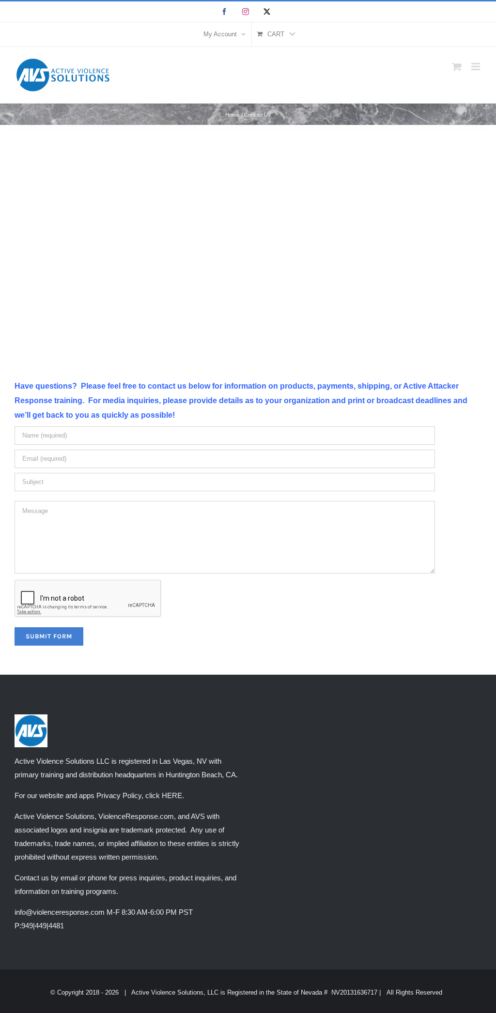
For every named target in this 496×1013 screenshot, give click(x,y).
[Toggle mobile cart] (457, 66)
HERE (172, 795)
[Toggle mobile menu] (476, 66)
